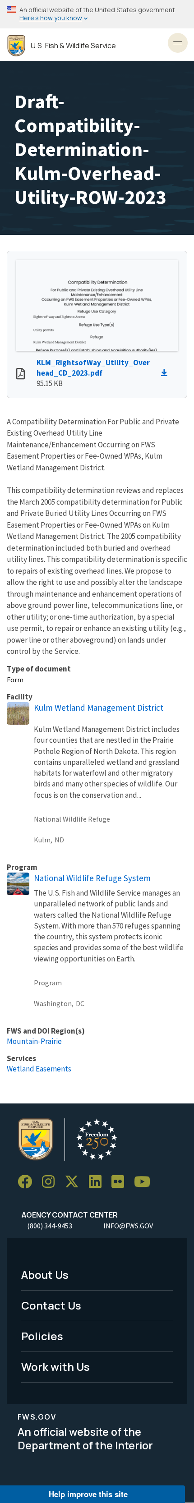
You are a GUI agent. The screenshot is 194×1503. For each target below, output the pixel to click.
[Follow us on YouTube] (145, 1182)
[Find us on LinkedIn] (98, 1182)
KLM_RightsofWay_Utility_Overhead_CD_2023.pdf (93, 368)
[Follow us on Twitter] (75, 1182)
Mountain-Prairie (34, 1041)
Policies (42, 1335)
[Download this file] (166, 373)
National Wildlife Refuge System (92, 878)
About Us (45, 1274)
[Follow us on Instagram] (51, 1182)
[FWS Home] (16, 45)
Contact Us (51, 1305)
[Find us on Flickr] (120, 1182)
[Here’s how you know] (97, 14)
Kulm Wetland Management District (98, 707)
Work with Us (55, 1366)
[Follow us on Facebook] (28, 1182)
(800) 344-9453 (49, 1225)
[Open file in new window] (20, 375)
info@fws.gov (128, 1225)
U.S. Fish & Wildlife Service (73, 46)
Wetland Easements (39, 1069)
